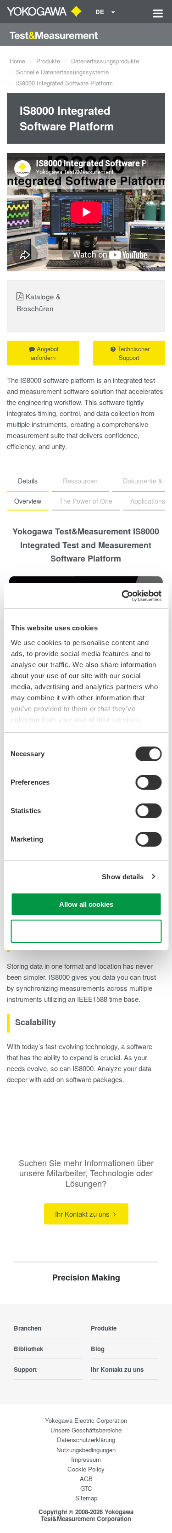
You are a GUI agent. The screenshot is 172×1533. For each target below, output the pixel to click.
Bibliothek (28, 1348)
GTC (86, 1488)
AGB (86, 1478)
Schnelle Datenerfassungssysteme (62, 71)
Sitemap (86, 1498)
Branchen (27, 1328)
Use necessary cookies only (86, 931)
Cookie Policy (86, 1469)
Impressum (86, 1459)
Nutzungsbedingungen (86, 1449)
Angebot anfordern (45, 353)
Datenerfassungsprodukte (105, 60)
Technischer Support (133, 353)
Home (17, 60)
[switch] (148, 782)
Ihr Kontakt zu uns (83, 1214)
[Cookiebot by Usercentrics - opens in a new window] (122, 596)
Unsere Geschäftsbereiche (86, 1430)
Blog (98, 1348)
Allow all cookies (86, 904)
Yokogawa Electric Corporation (86, 1420)
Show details (123, 877)
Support (25, 1369)
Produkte (48, 60)
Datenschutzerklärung (86, 1439)
